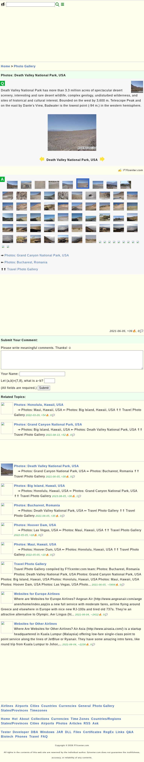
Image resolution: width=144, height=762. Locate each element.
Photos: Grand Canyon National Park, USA (36, 255)
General (84, 705)
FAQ (44, 736)
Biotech (7, 736)
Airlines (7, 705)
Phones (21, 736)
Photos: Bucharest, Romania (25, 262)
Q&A (130, 732)
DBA (34, 732)
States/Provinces (14, 710)
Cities (34, 705)
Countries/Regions (106, 718)
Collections (40, 718)
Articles (75, 723)
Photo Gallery (25, 66)
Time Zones (80, 718)
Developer (21, 732)
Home (5, 66)
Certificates (92, 732)
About (24, 718)
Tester (6, 732)
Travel (34, 736)
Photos (62, 723)
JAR (59, 732)
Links (120, 732)
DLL (68, 732)
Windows (47, 732)
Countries (49, 705)
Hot (15, 718)
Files (77, 732)
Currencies (67, 705)
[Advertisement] (72, 35)
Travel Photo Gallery (22, 269)
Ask (95, 723)
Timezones (38, 710)
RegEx (108, 732)
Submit (44, 387)
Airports (21, 705)
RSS (87, 723)
